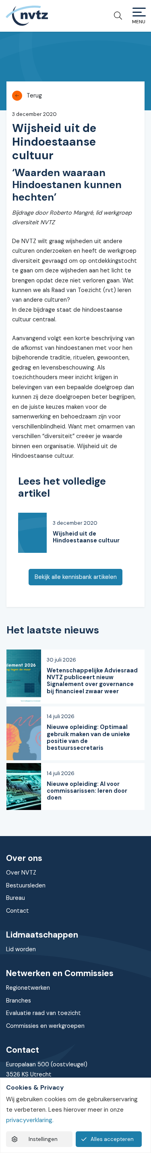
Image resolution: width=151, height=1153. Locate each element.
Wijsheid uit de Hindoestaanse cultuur (86, 537)
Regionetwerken (28, 987)
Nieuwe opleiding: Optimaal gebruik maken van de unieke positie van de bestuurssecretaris (88, 737)
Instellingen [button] (43, 1139)
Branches (18, 1000)
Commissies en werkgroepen (45, 1025)
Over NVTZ (21, 872)
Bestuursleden (26, 885)
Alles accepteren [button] (112, 1139)
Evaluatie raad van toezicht (43, 1013)
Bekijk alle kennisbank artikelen (76, 577)
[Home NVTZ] (27, 16)
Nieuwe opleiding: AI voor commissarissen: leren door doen (87, 791)
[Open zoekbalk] (115, 15)
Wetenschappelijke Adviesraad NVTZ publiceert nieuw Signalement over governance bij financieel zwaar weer (92, 681)
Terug (34, 95)
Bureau (15, 897)
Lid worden (21, 949)
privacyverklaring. (30, 1120)
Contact (17, 910)
